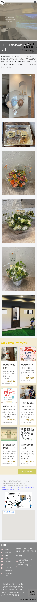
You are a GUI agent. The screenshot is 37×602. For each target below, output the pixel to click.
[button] (35, 2)
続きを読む (11, 381)
